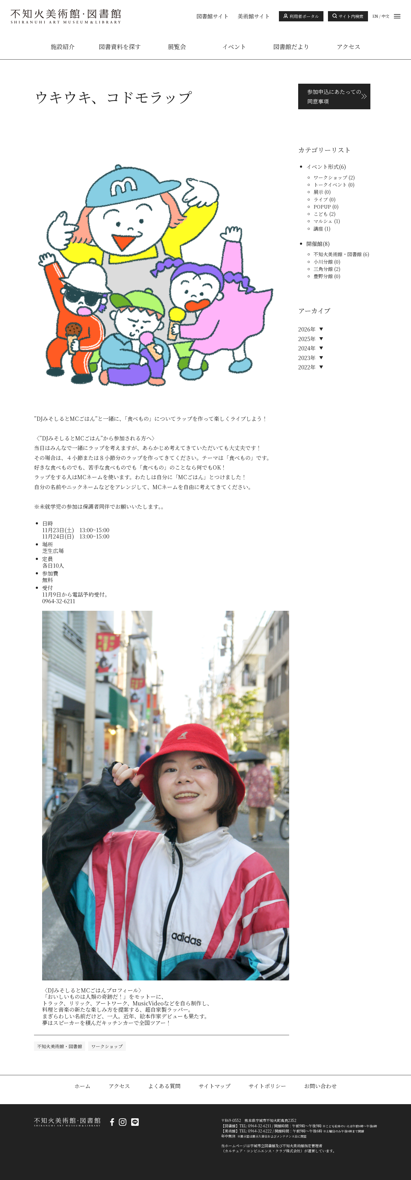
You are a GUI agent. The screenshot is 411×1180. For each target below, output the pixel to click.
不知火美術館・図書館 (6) (341, 254)
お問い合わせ (320, 1086)
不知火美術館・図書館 (59, 1046)
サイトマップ (214, 1086)
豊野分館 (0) (327, 276)
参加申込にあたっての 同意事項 (334, 96)
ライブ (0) (325, 199)
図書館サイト (212, 16)
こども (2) (325, 213)
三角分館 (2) (327, 269)
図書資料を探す (120, 46)
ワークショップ (107, 1046)
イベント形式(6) (326, 166)
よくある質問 (164, 1086)
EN (375, 16)
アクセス (348, 46)
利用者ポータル (304, 16)
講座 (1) (322, 228)
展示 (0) (322, 191)
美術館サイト (254, 16)
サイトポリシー (267, 1086)
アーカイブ (314, 310)
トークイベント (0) (334, 184)
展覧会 (177, 46)
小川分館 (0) (327, 261)
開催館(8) (318, 243)
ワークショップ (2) (334, 177)
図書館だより (291, 46)
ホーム (82, 1086)
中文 (385, 16)
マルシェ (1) (327, 221)
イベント (234, 46)
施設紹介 (63, 46)
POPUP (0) (326, 206)
